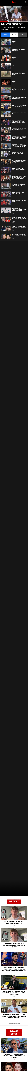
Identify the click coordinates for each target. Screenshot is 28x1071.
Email (22, 34)
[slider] (14, 21)
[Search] (26, 2)
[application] (14, 14)
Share (5, 34)
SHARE (14, 34)
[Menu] (2, 2)
